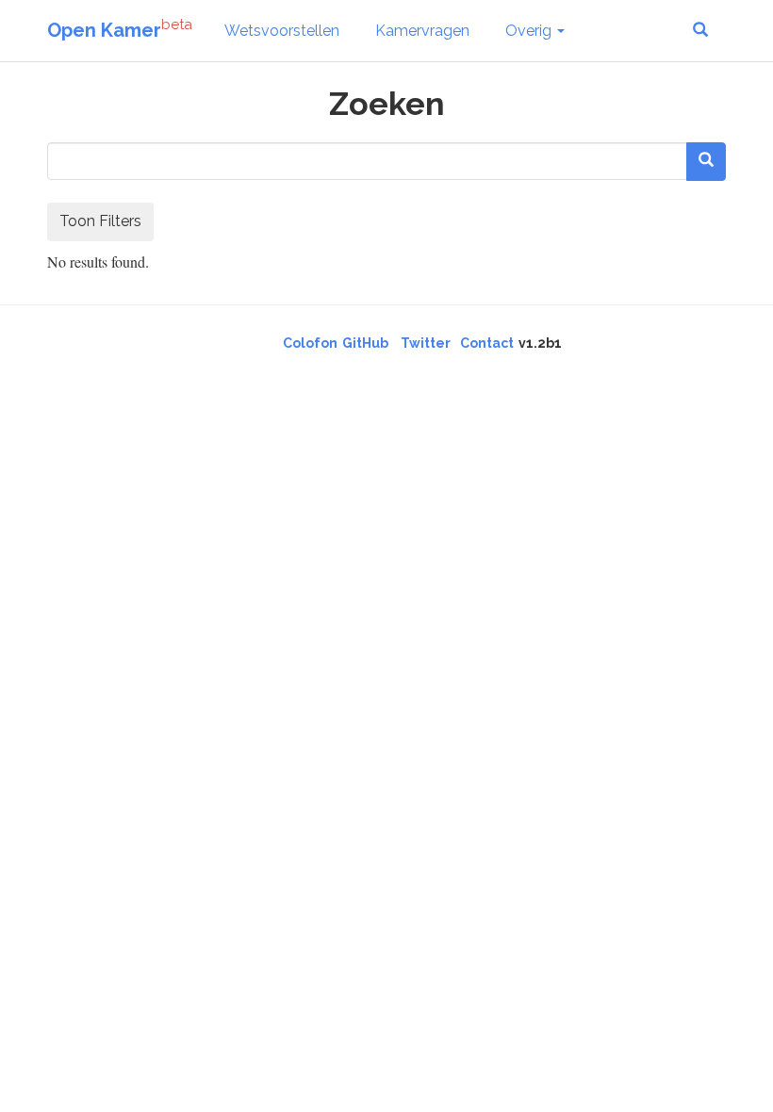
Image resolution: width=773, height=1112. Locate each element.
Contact (487, 343)
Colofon (310, 343)
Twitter (426, 343)
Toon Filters (100, 221)
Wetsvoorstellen (281, 31)
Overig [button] (530, 31)
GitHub (365, 343)
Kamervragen (422, 31)
